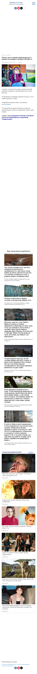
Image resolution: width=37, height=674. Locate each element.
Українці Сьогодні (16, 2)
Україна (20, 62)
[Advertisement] (18, 31)
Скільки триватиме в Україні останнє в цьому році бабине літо (17, 299)
